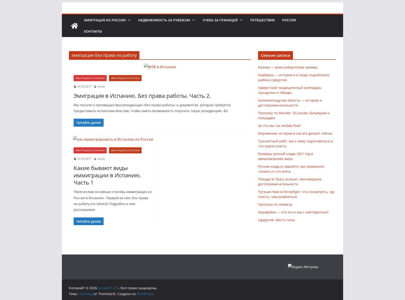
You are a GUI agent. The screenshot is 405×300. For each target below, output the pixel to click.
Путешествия (262, 20)
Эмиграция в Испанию (90, 78)
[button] (128, 20)
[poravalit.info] (74, 25)
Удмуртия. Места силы (276, 220)
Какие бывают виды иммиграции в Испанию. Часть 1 (107, 175)
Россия (289, 20)
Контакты (93, 31)
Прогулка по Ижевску (275, 204)
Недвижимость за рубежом (164, 20)
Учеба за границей (220, 20)
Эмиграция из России (105, 20)
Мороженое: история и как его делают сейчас (295, 133)
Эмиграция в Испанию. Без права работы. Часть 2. (142, 95)
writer (101, 86)
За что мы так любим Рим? (279, 125)
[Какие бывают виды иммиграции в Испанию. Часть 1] (113, 139)
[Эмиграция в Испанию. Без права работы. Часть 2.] (160, 67)
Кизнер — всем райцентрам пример (288, 67)
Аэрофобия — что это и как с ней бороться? (293, 212)
